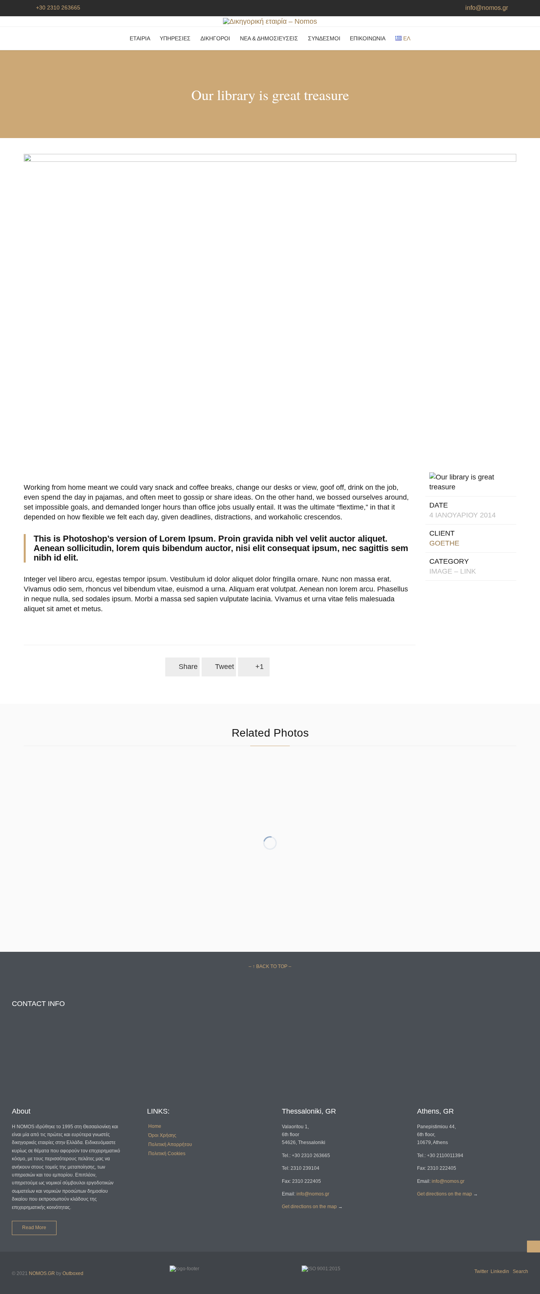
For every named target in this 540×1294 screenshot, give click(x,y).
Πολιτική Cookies (166, 1153)
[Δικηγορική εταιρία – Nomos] (270, 21)
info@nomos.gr (485, 7)
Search (520, 1271)
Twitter (481, 1271)
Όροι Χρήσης (162, 1135)
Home (154, 1126)
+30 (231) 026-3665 (33, 1041)
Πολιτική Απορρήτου (170, 1144)
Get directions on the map (309, 1206)
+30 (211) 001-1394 (167, 1041)
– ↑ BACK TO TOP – (270, 966)
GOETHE (444, 543)
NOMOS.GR (42, 1273)
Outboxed (72, 1273)
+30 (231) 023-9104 (33, 1056)
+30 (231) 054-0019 (33, 1069)
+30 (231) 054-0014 (33, 1081)
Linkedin (500, 1271)
